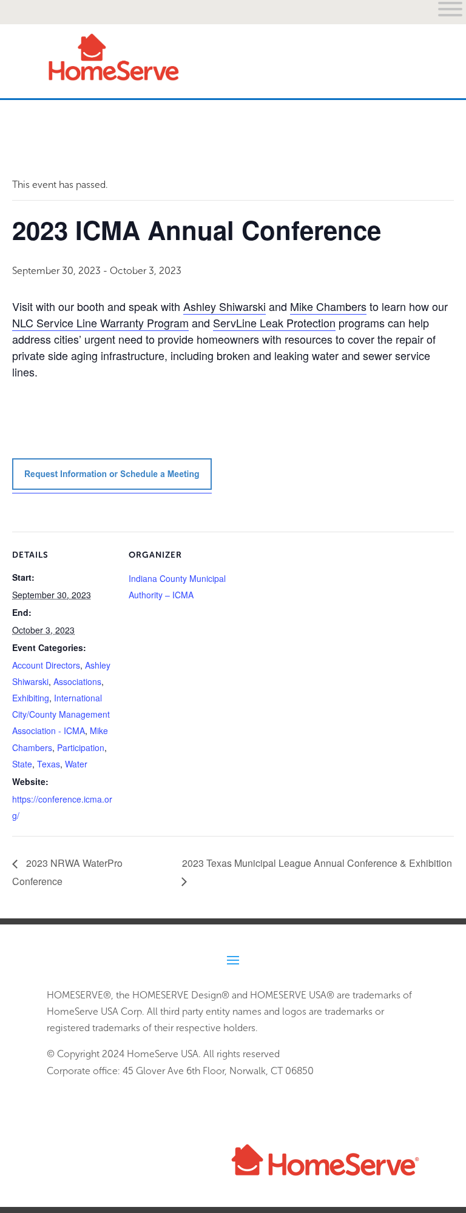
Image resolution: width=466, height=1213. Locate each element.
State (22, 764)
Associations (77, 681)
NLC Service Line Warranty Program (100, 322)
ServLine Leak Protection (274, 322)
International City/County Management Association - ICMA (61, 714)
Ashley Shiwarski (224, 306)
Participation (80, 747)
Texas (48, 764)
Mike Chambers (328, 306)
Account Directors (46, 665)
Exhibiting (30, 698)
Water (76, 764)
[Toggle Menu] (403, 140)
